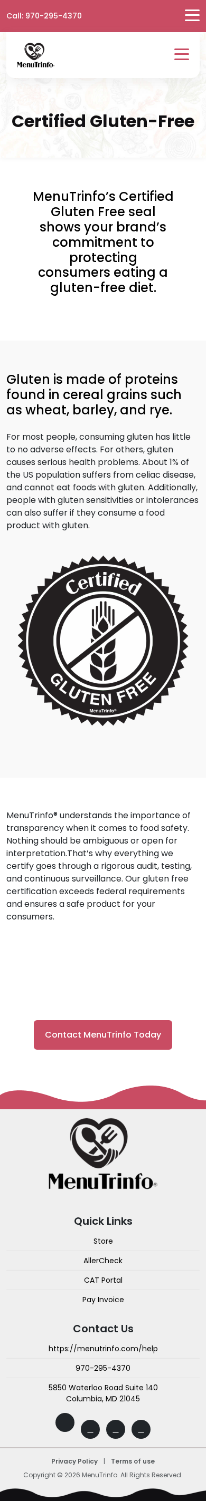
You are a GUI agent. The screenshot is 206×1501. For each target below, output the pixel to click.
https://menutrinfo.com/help (103, 1348)
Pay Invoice (103, 1299)
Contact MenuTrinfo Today (103, 1035)
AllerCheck (103, 1260)
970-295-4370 (103, 1368)
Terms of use (133, 1461)
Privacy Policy (74, 1461)
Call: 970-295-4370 (44, 16)
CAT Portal (103, 1280)
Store (103, 1241)
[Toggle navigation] (181, 55)
